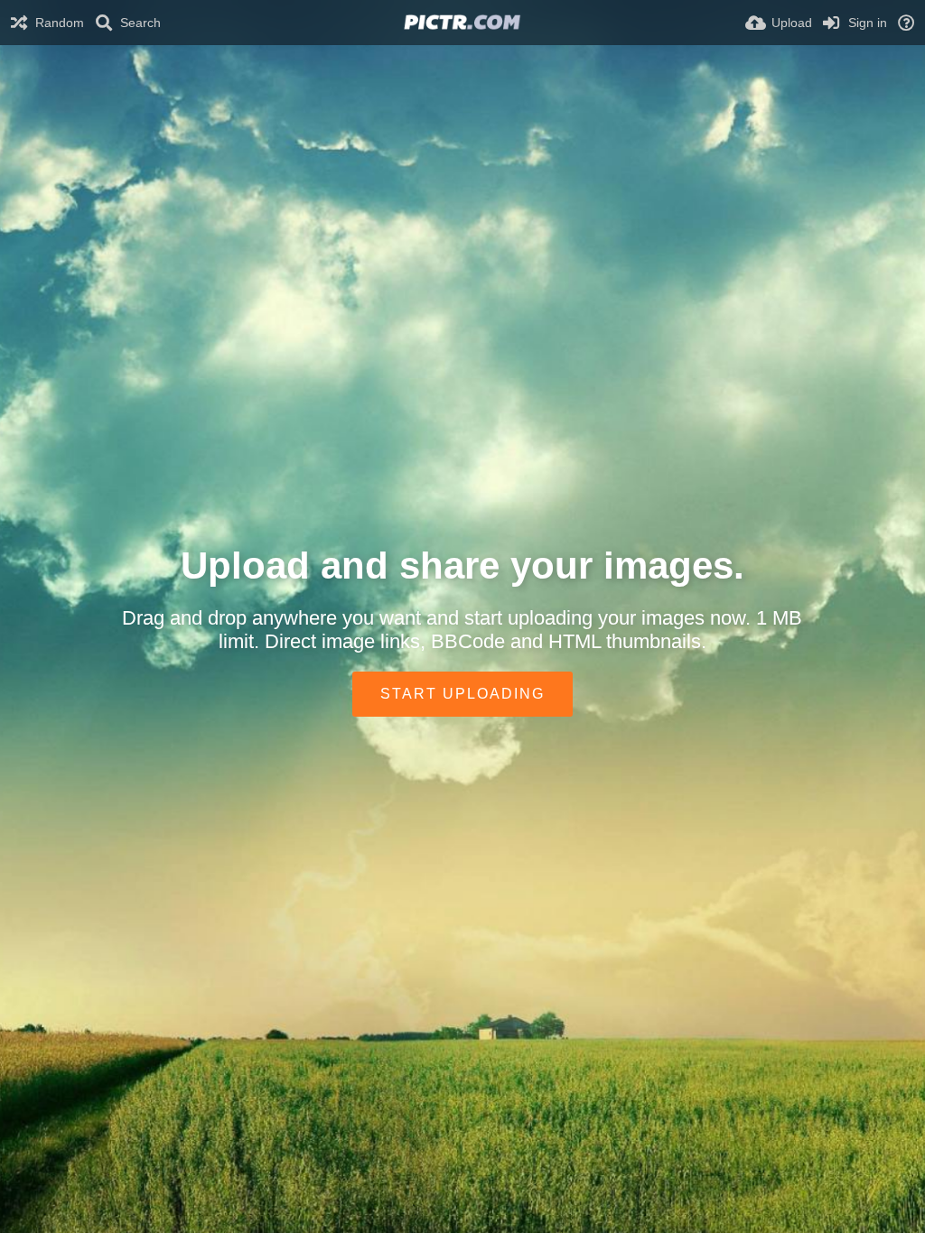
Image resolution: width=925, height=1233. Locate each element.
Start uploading (462, 693)
